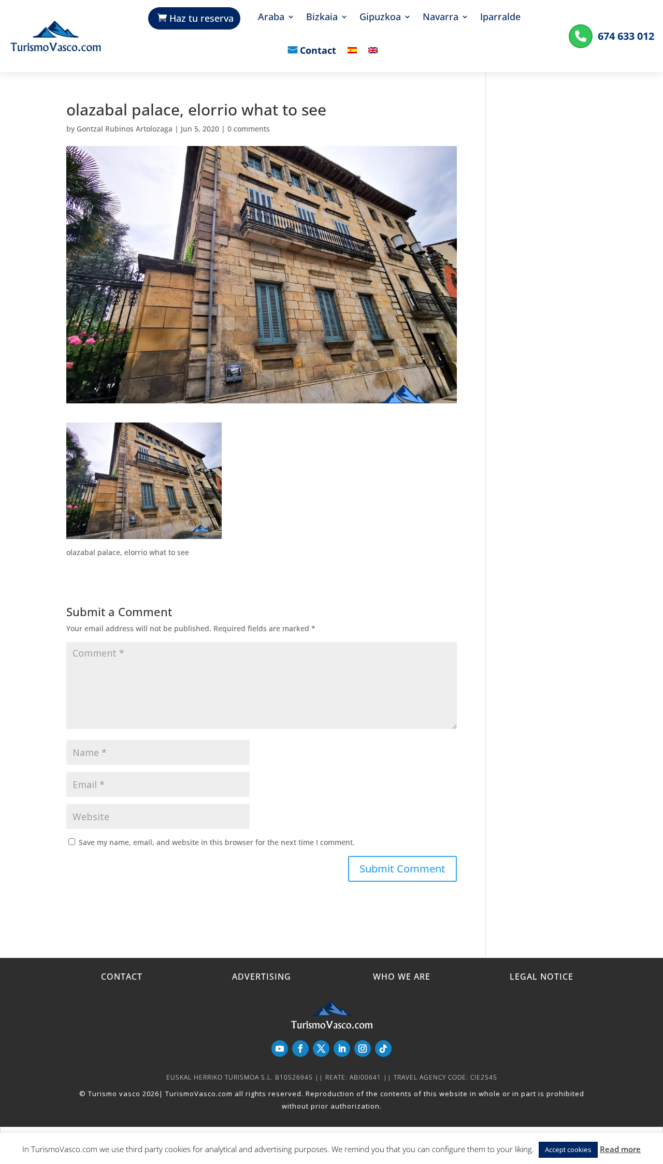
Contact (318, 51)
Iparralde (500, 18)
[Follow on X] (321, 1048)
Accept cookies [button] (568, 1149)
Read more (620, 1149)
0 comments (248, 129)
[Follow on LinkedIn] (342, 1048)
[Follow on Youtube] (279, 1048)
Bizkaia (322, 18)
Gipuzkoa (380, 18)
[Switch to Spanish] (352, 57)
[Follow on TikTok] (383, 1048)
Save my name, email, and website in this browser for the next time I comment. (217, 842)
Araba (271, 18)
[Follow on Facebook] (300, 1048)
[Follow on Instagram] (362, 1048)
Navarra (440, 18)
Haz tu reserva (201, 18)
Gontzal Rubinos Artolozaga (124, 129)
